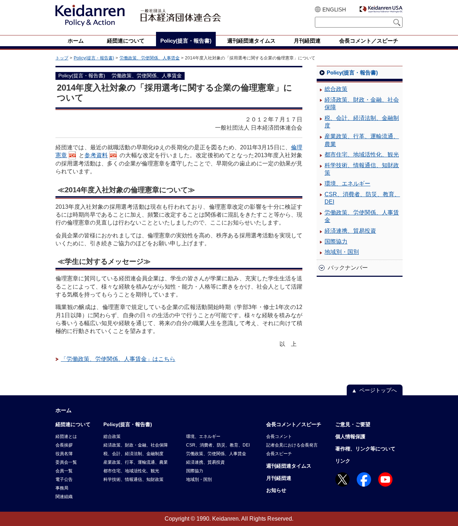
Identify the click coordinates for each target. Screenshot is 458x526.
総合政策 (336, 89)
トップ (61, 58)
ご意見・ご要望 (352, 424)
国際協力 (336, 241)
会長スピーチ (279, 453)
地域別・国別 (342, 252)
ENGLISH (334, 9)
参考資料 (96, 155)
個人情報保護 (350, 436)
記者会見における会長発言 (292, 445)
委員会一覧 (66, 462)
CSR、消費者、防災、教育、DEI (362, 198)
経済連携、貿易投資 (350, 231)
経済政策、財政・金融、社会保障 (362, 104)
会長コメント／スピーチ (293, 424)
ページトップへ (378, 390)
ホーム (63, 410)
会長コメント (279, 436)
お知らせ (276, 490)
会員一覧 (64, 470)
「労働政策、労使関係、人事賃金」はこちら (118, 359)
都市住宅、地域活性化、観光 (362, 154)
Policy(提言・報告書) (94, 58)
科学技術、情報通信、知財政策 (362, 169)
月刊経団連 (278, 478)
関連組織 (64, 496)
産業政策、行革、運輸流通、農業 (362, 140)
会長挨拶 (64, 445)
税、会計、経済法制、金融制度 (362, 122)
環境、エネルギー (347, 183)
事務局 (61, 488)
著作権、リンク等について (365, 449)
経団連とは (66, 436)
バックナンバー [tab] (348, 268)
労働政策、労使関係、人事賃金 (150, 58)
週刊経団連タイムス (288, 466)
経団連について (73, 424)
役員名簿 (64, 453)
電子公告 (64, 479)
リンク (342, 461)
